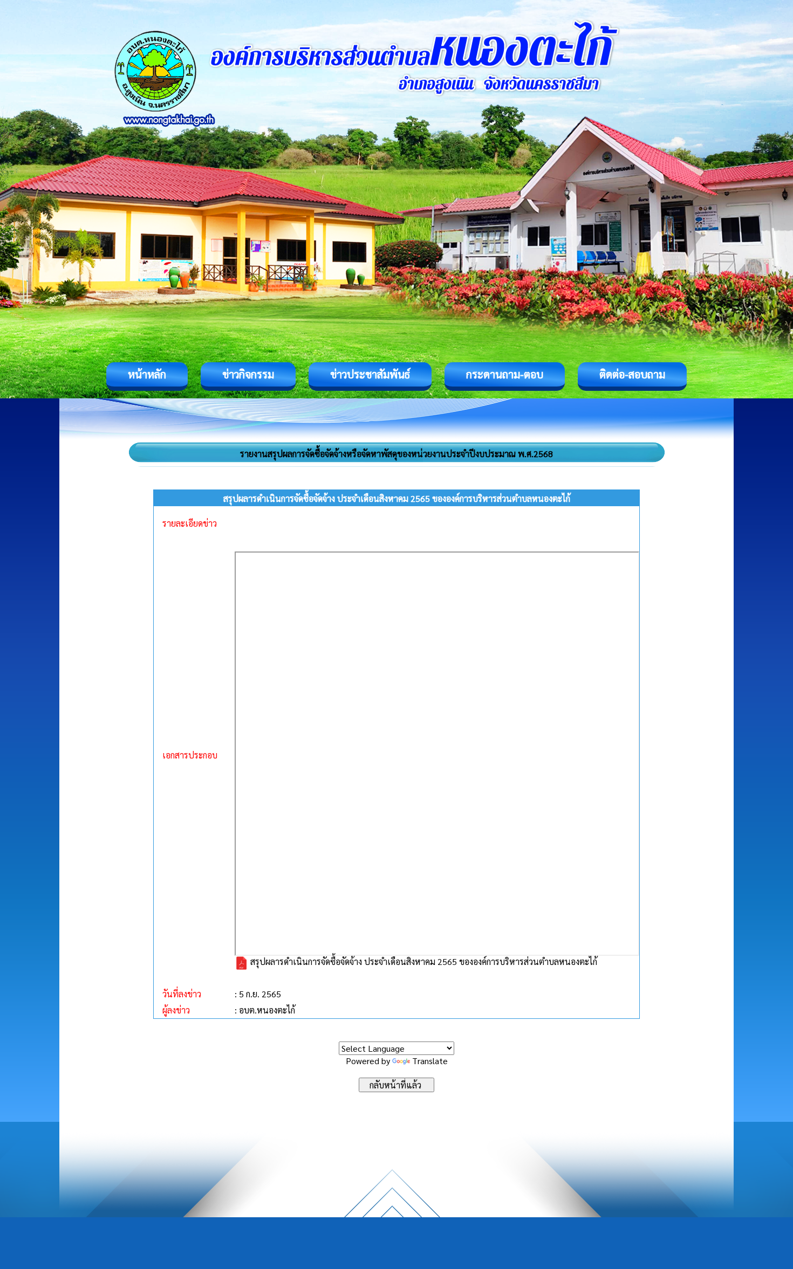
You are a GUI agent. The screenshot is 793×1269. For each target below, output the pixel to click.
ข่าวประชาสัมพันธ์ (370, 374)
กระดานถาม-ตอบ (504, 374)
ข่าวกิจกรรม (248, 374)
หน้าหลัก (147, 374)
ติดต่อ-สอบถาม (632, 374)
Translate (430, 1060)
